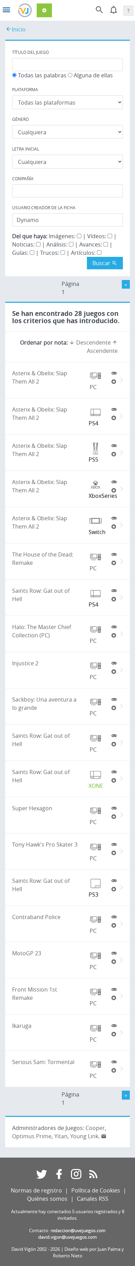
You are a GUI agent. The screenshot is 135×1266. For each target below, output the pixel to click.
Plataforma (25, 89)
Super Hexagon (32, 808)
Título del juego (30, 52)
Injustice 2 (25, 663)
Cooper (95, 1128)
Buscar (102, 263)
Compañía (23, 178)
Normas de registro (36, 1190)
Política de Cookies (95, 1190)
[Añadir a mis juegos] (114, 373)
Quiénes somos (47, 1198)
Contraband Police (36, 917)
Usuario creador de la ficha (43, 207)
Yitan (61, 1136)
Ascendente (102, 351)
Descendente (93, 342)
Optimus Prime (32, 1136)
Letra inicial (25, 149)
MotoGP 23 (26, 953)
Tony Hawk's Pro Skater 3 (45, 844)
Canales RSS (92, 1198)
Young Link (84, 1136)
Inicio (19, 29)
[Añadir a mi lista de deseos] (114, 381)
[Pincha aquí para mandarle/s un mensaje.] (104, 1136)
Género (20, 119)
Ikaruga (22, 1026)
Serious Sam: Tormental (43, 1062)
